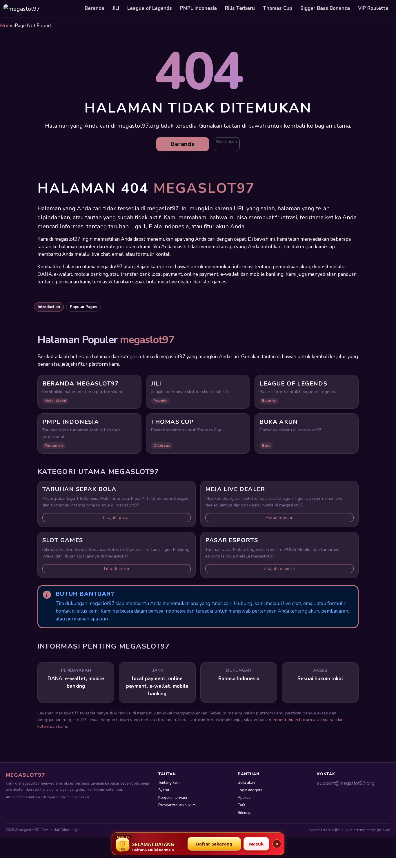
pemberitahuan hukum (290, 720)
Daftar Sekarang (214, 844)
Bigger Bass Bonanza (325, 8)
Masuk (256, 844)
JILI (115, 8)
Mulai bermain (279, 517)
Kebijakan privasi (172, 797)
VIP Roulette (373, 8)
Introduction (49, 306)
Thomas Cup (277, 8)
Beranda (94, 8)
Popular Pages (83, 306)
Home (7, 25)
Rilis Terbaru (240, 8)
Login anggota (250, 790)
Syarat (163, 790)
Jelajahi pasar (116, 517)
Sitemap (245, 812)
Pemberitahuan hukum (177, 805)
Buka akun (226, 141)
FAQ (241, 805)
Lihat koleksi (116, 568)
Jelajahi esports (279, 568)
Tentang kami (169, 782)
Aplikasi (244, 797)
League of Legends (149, 8)
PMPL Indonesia (198, 8)
